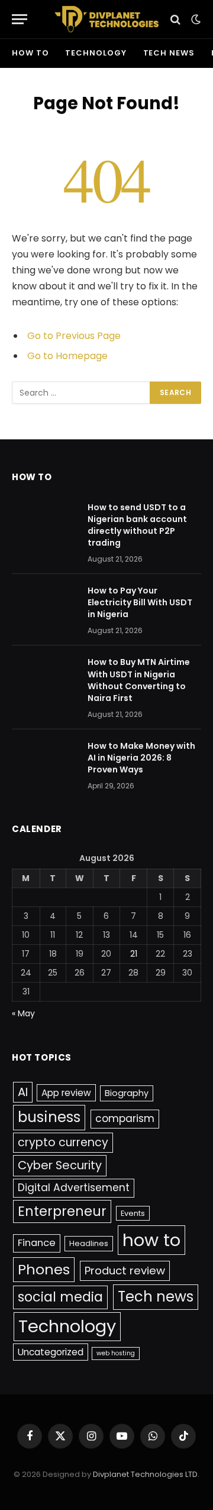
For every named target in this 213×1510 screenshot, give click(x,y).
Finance (37, 1243)
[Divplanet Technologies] (106, 19)
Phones (44, 1269)
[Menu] (19, 19)
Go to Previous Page (74, 336)
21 (133, 954)
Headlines (88, 1243)
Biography (127, 1093)
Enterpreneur (62, 1211)
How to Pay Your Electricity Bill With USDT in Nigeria (140, 602)
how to (30, 52)
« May (23, 1013)
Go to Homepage (67, 356)
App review (66, 1093)
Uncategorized (50, 1352)
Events (133, 1213)
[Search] (175, 19)
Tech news (169, 52)
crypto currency (63, 1142)
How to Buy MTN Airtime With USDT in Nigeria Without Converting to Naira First (139, 679)
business (49, 1117)
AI (23, 1092)
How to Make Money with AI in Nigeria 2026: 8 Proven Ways (141, 757)
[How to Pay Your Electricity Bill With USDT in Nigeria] (44, 605)
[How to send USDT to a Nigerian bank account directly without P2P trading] (44, 522)
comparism (124, 1118)
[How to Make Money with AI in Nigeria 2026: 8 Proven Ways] (44, 761)
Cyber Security (60, 1165)
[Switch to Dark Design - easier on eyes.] (194, 19)
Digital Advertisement (74, 1187)
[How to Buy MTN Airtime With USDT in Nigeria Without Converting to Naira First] (44, 677)
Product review (125, 1270)
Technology (95, 52)
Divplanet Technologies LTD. (146, 1474)
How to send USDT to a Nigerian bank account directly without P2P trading (137, 525)
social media (60, 1297)
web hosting (115, 1353)
